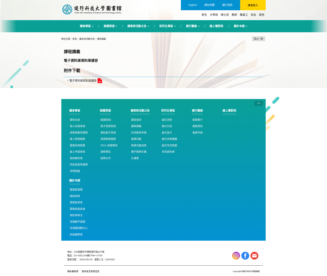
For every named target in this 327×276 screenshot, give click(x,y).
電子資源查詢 (108, 126)
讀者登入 (253, 5)
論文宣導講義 (169, 139)
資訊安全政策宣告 (90, 271)
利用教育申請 (138, 132)
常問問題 (75, 171)
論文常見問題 (169, 145)
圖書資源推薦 (77, 145)
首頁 (74, 39)
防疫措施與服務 (79, 164)
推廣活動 (136, 139)
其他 (261, 14)
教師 (234, 14)
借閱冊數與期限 (79, 132)
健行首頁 (227, 5)
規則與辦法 (76, 215)
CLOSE (258, 103)
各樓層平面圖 (77, 222)
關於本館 (239, 26)
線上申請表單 (77, 152)
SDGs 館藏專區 (109, 145)
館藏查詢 (105, 120)
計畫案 (135, 158)
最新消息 (75, 120)
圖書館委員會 (77, 209)
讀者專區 (85, 26)
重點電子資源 (108, 132)
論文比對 (167, 126)
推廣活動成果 (138, 145)
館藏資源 (109, 26)
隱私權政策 (72, 271)
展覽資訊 (197, 126)
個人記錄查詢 (77, 126)
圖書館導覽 (76, 189)
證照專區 (105, 152)
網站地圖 (209, 5)
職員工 (244, 14)
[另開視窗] (236, 256)
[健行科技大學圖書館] (92, 9)
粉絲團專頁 (76, 234)
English (193, 5)
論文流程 (167, 120)
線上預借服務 (77, 139)
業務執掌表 (76, 202)
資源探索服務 (108, 139)
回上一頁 (258, 39)
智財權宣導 (76, 158)
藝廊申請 (197, 132)
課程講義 (101, 39)
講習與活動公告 (136, 26)
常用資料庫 (168, 152)
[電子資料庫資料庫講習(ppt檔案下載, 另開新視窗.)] (100, 81)
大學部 (214, 14)
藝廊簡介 (197, 120)
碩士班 (225, 14)
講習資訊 (136, 120)
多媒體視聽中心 (79, 228)
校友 (253, 14)
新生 (204, 14)
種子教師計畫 (138, 152)
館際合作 (105, 158)
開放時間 (75, 196)
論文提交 (167, 132)
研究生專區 (166, 26)
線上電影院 (216, 26)
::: (145, 2)
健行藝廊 (191, 26)
